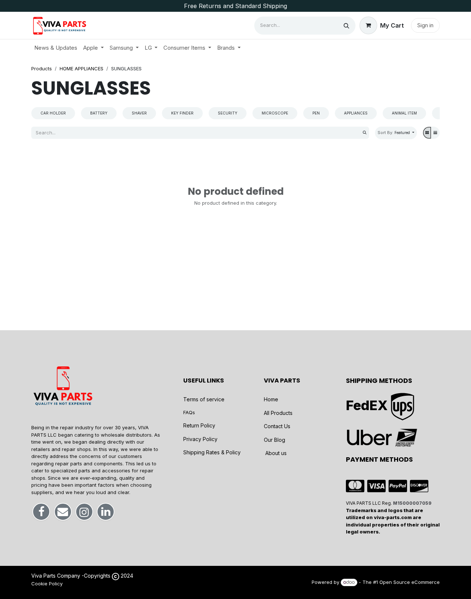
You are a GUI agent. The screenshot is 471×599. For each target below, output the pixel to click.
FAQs (189, 412)
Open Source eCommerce (409, 582)
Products (41, 68)
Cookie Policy (47, 583)
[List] (435, 133)
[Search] (346, 26)
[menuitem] (55, 48)
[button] (396, 133)
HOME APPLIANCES (81, 68)
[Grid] (427, 133)
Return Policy (199, 425)
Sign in (425, 25)
